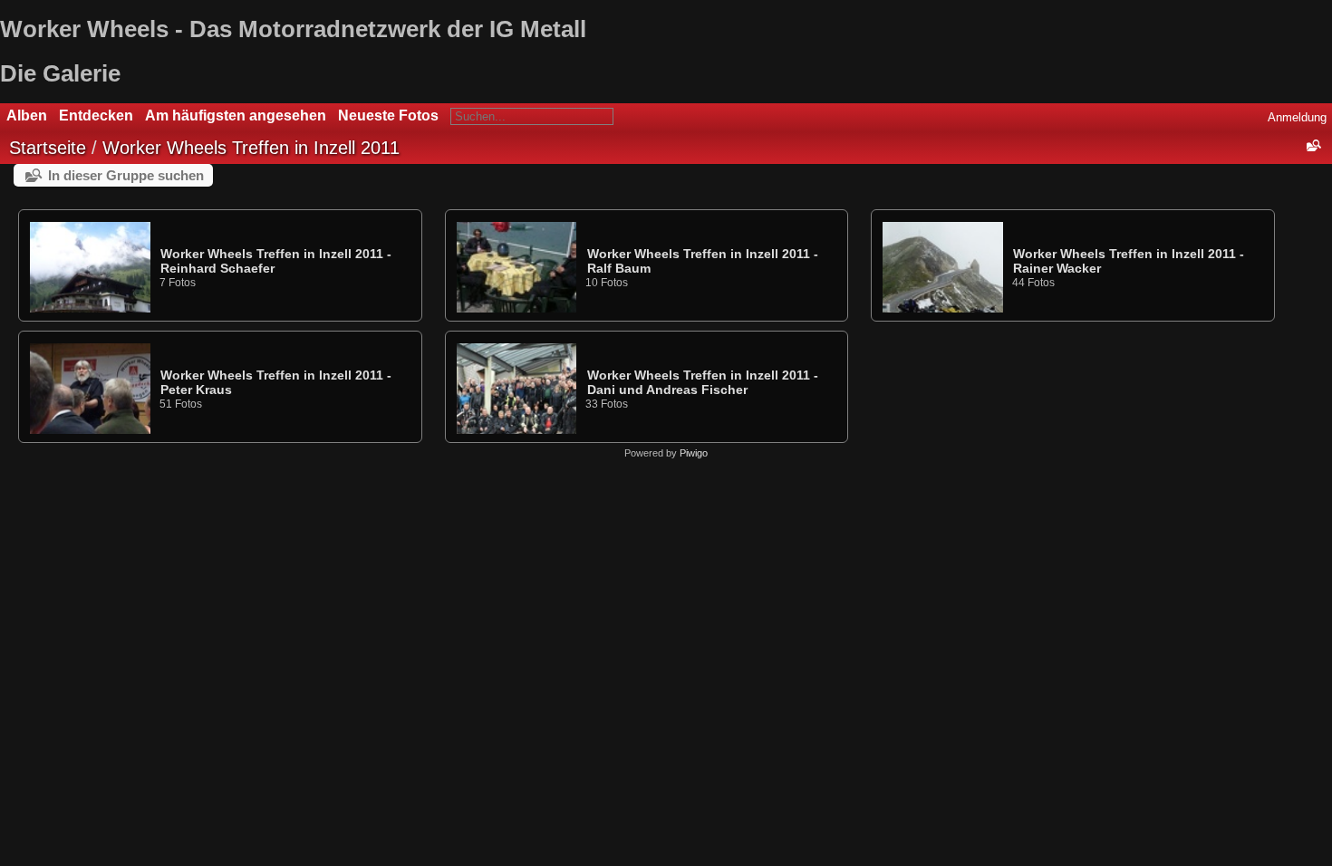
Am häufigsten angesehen (235, 115)
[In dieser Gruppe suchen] (1313, 146)
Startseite (47, 148)
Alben (26, 115)
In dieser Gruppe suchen (126, 175)
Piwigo (694, 452)
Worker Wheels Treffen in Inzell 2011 (251, 148)
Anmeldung (1297, 117)
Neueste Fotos (388, 115)
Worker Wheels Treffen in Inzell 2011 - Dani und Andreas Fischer (702, 382)
